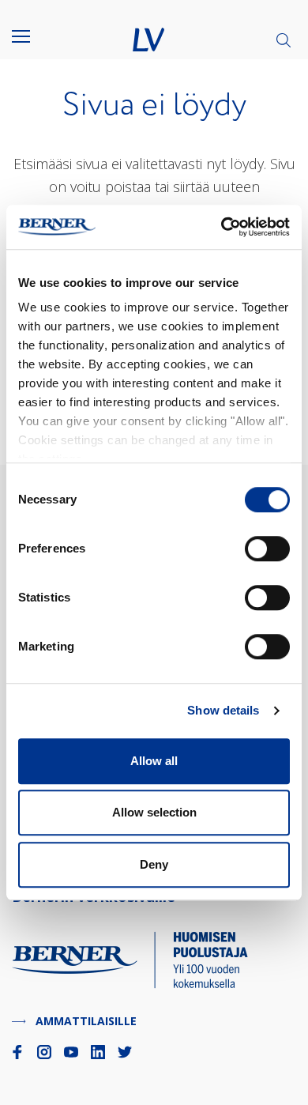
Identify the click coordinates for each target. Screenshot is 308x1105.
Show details (223, 710)
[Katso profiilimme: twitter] (124, 1052)
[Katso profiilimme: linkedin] (98, 1052)
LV (148, 39)
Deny (154, 864)
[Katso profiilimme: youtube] (71, 1052)
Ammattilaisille (86, 1020)
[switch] (267, 548)
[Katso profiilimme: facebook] (17, 1052)
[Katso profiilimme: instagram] (44, 1052)
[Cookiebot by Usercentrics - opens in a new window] (221, 227)
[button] (31, 36)
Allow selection (154, 812)
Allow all (154, 760)
